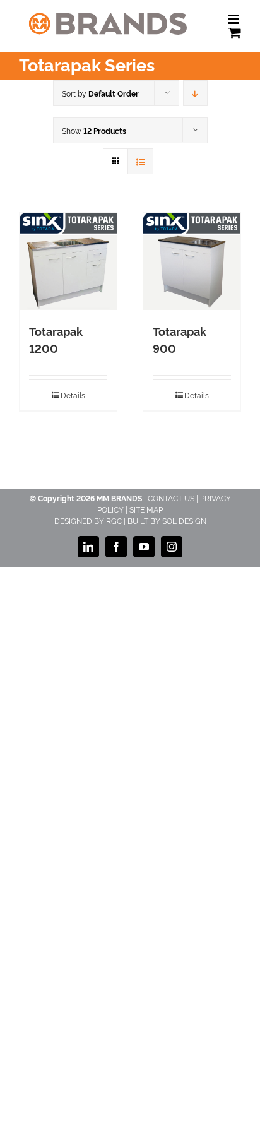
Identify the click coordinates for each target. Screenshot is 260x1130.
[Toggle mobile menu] (234, 19)
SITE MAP (146, 509)
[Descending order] (195, 93)
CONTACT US (171, 497)
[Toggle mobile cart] (234, 32)
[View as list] (140, 161)
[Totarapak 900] (191, 261)
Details (73, 395)
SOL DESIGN (184, 520)
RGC (114, 520)
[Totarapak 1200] (68, 261)
